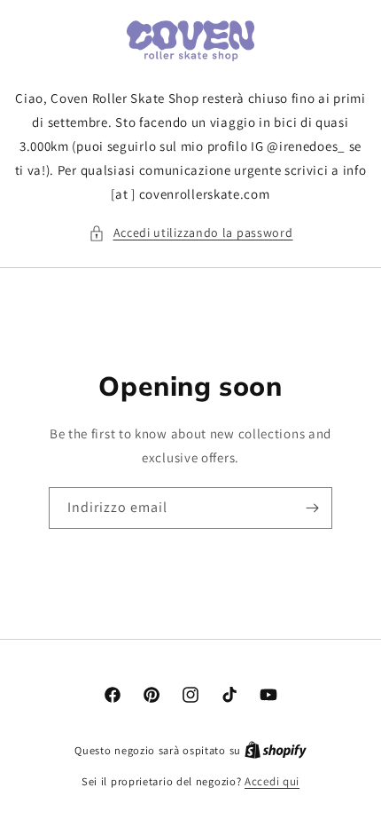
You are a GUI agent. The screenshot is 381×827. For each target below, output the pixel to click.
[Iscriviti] (311, 508)
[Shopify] (276, 750)
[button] (191, 233)
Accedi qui (272, 781)
